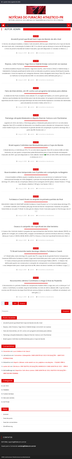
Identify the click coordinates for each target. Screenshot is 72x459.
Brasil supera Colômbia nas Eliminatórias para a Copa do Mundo (36, 145)
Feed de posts (7, 418)
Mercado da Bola (8, 398)
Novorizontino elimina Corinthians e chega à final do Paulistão (36, 281)
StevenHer (6, 351)
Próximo (22, 303)
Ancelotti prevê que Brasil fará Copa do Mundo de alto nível (36, 39)
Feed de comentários (10, 422)
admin (32, 53)
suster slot (6, 366)
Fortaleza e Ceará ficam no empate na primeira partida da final (36, 200)
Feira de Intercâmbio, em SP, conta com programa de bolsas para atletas (36, 91)
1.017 (15, 303)
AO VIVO (36, 36)
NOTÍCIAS (6, 402)
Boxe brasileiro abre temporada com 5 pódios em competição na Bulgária (36, 172)
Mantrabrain (26, 457)
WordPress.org (8, 426)
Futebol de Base (8, 394)
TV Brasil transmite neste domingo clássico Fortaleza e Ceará (36, 251)
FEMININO (6, 390)
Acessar (5, 414)
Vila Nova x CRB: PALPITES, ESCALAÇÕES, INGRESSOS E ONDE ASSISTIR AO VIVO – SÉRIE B (40, 366)
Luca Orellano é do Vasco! (21, 351)
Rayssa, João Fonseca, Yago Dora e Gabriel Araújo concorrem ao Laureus (36, 64)
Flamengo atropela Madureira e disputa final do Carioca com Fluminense (36, 118)
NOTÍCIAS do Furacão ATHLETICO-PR (36, 17)
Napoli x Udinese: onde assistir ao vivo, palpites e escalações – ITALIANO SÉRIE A (39, 362)
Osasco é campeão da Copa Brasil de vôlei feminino (36, 227)
